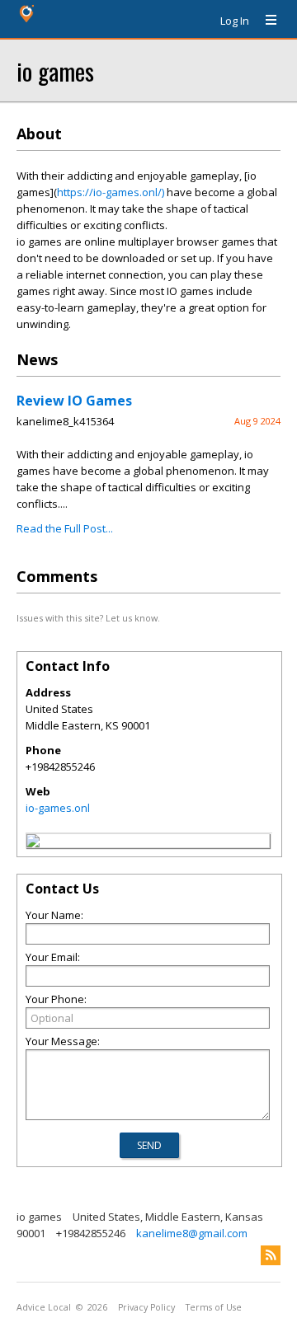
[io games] (33, 843)
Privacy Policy (146, 1307)
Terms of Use (214, 1307)
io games (55, 70)
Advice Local (43, 1307)
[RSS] (270, 1255)
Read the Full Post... (64, 528)
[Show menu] (264, 20)
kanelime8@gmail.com (192, 1233)
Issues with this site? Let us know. (88, 618)
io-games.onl (58, 807)
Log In (234, 20)
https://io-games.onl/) (110, 192)
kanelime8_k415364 (65, 421)
